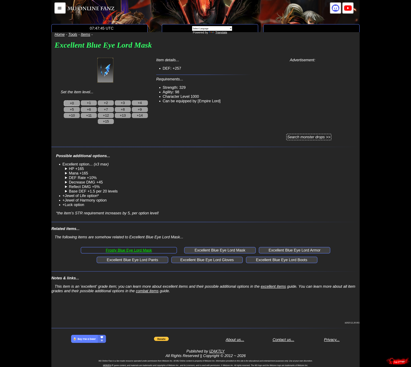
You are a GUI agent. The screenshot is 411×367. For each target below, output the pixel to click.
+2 (106, 103)
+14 (140, 115)
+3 (123, 103)
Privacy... (332, 339)
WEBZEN (107, 365)
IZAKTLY (217, 351)
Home (60, 34)
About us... (235, 339)
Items (85, 34)
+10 (72, 115)
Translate (221, 32)
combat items (147, 291)
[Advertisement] (302, 84)
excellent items (273, 286)
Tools (72, 34)
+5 (72, 109)
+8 (123, 109)
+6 (89, 109)
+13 (123, 115)
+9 (140, 109)
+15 (106, 121)
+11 (89, 115)
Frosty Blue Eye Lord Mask (129, 250)
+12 (106, 115)
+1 (89, 103)
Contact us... (283, 339)
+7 (106, 109)
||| (60, 8)
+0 (72, 103)
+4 (140, 103)
